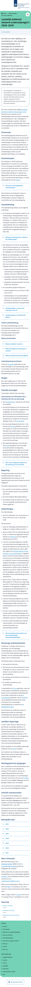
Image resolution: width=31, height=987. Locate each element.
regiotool (12, 364)
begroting (13, 537)
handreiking (20, 421)
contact (19, 895)
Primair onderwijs (6, 15)
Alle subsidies (13, 13)
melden (26, 778)
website (25, 698)
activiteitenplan (10, 402)
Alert (9, 887)
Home (5, 13)
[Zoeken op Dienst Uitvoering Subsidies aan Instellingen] (28, 14)
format (18, 180)
